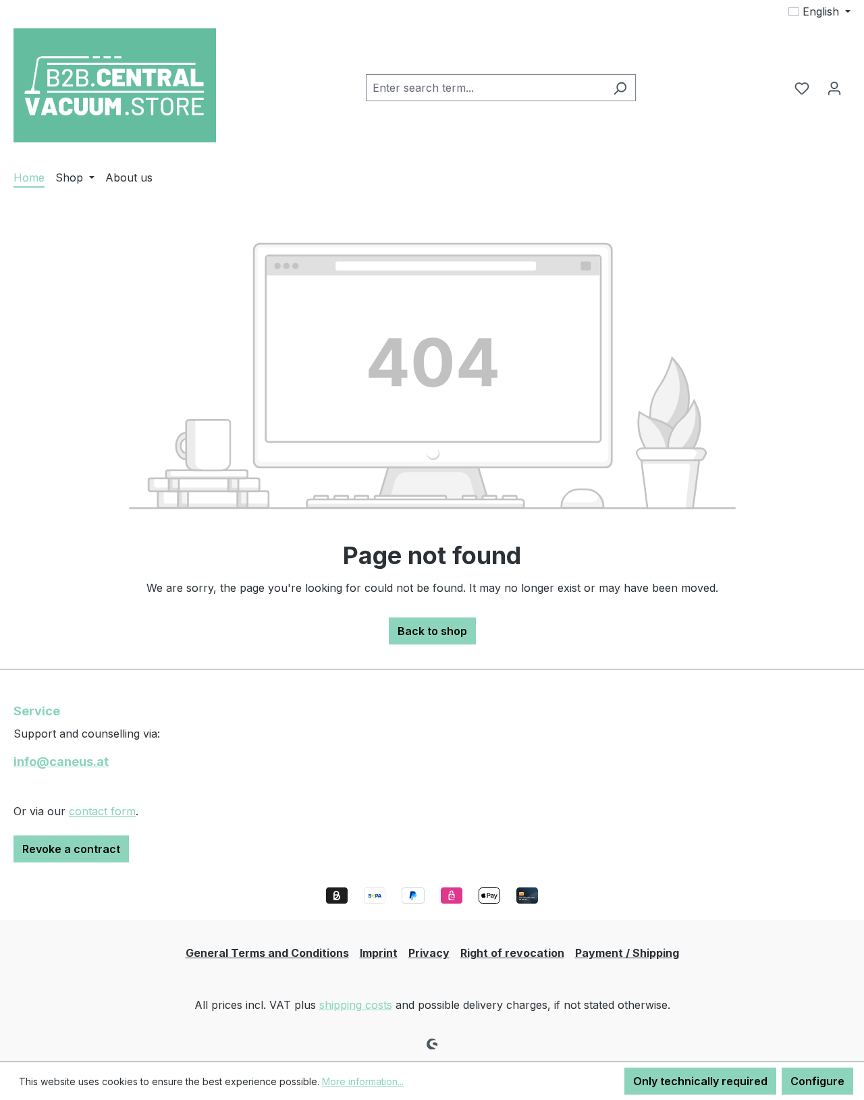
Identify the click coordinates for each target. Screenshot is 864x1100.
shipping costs (355, 1005)
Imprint (379, 953)
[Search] (620, 87)
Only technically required (700, 1081)
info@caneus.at (61, 761)
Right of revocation (512, 953)
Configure (817, 1081)
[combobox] (485, 87)
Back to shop (432, 631)
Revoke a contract (71, 849)
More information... (363, 1081)
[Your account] (834, 87)
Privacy (429, 953)
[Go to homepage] (115, 85)
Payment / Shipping (627, 953)
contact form (102, 811)
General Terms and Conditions (267, 953)
